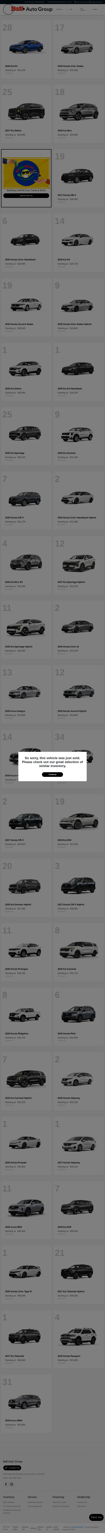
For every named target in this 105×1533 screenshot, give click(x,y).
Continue (52, 774)
